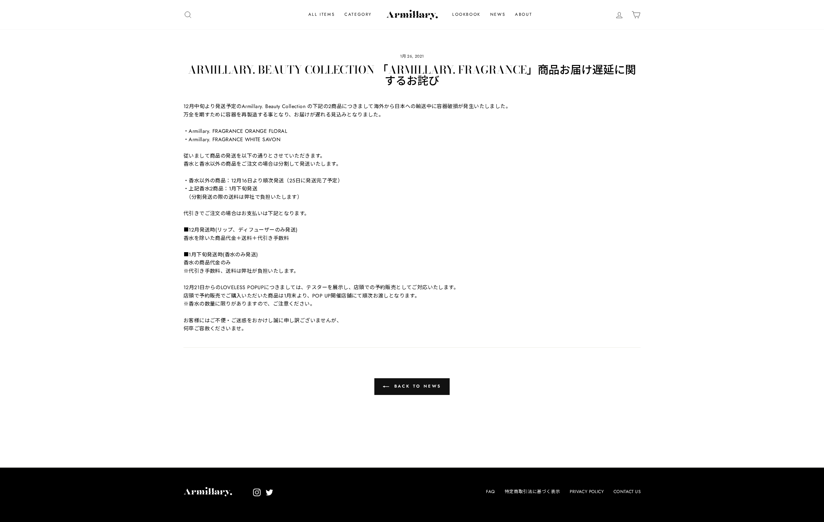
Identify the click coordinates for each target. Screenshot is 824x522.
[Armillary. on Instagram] (257, 492)
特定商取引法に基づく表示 (532, 491)
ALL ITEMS (321, 14)
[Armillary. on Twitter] (269, 492)
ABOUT (523, 14)
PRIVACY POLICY (587, 491)
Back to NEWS (417, 386)
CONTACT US (627, 491)
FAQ (490, 491)
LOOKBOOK (466, 14)
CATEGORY (358, 14)
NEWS (497, 14)
